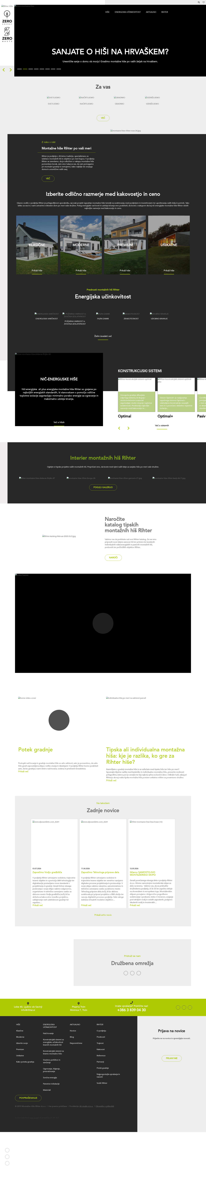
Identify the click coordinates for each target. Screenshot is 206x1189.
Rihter (164, 12)
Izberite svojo (22, 1043)
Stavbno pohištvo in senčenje (51, 1061)
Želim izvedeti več (103, 336)
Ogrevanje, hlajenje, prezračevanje (51, 1070)
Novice (73, 1030)
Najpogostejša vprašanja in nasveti (108, 1075)
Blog (72, 1037)
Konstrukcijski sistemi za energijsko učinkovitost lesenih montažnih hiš (53, 1042)
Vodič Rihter (102, 1083)
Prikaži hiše (37, 270)
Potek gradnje (103, 1068)
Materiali (47, 1090)
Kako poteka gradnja (25, 1062)
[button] (5, 70)
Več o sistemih (162, 425)
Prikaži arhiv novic (103, 915)
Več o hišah (59, 422)
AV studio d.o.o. (86, 1106)
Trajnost (100, 1043)
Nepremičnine (76, 1043)
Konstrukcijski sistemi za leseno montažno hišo (53, 1052)
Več (103, 118)
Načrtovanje (48, 1033)
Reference (101, 1055)
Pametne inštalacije (51, 1084)
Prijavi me (171, 1058)
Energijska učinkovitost (128, 12)
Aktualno (151, 12)
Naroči (113, 557)
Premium (20, 1049)
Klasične (19, 1030)
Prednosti (101, 1037)
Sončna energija (50, 1077)
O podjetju (101, 1030)
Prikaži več (138, 401)
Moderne (20, 1037)
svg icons (34, 1117)
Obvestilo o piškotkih (105, 1106)
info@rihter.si (28, 1010)
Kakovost (101, 1049)
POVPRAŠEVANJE (28, 1098)
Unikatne (20, 1055)
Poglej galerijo (103, 487)
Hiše (107, 12)
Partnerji (100, 1062)
